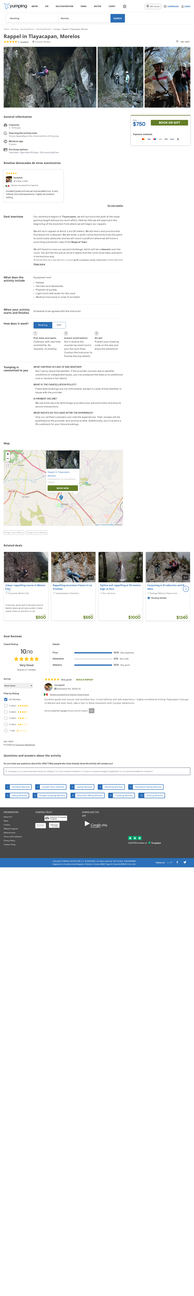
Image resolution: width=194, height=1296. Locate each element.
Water (35, 6)
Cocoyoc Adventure (25, 745)
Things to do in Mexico (14, 532)
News (6, 820)
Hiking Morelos (19, 795)
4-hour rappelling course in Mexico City (25, 587)
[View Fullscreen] (7, 465)
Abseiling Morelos (114, 786)
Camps (112, 6)
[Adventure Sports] (15, 6)
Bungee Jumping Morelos (52, 795)
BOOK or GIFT (169, 122)
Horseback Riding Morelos (148, 786)
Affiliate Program (11, 828)
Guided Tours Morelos (53, 786)
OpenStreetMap (108, 525)
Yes (91, 710)
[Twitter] (185, 863)
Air (46, 6)
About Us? (8, 817)
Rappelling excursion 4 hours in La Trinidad (72, 587)
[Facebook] (177, 863)
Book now (63, 488)
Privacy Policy (9, 840)
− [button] (8, 458)
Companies (173, 6)
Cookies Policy (10, 844)
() (22, 42)
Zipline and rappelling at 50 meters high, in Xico (120, 587)
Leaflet (97, 525)
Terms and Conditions (13, 836)
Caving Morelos (84, 786)
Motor (97, 6)
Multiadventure (64, 6)
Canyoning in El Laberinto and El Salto (165, 587)
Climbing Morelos (124, 795)
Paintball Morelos (21, 786)
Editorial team (9, 832)
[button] (186, 589)
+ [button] (8, 454)
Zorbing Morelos (154, 795)
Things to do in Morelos (36, 532)
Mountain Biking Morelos (90, 795)
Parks (83, 6)
